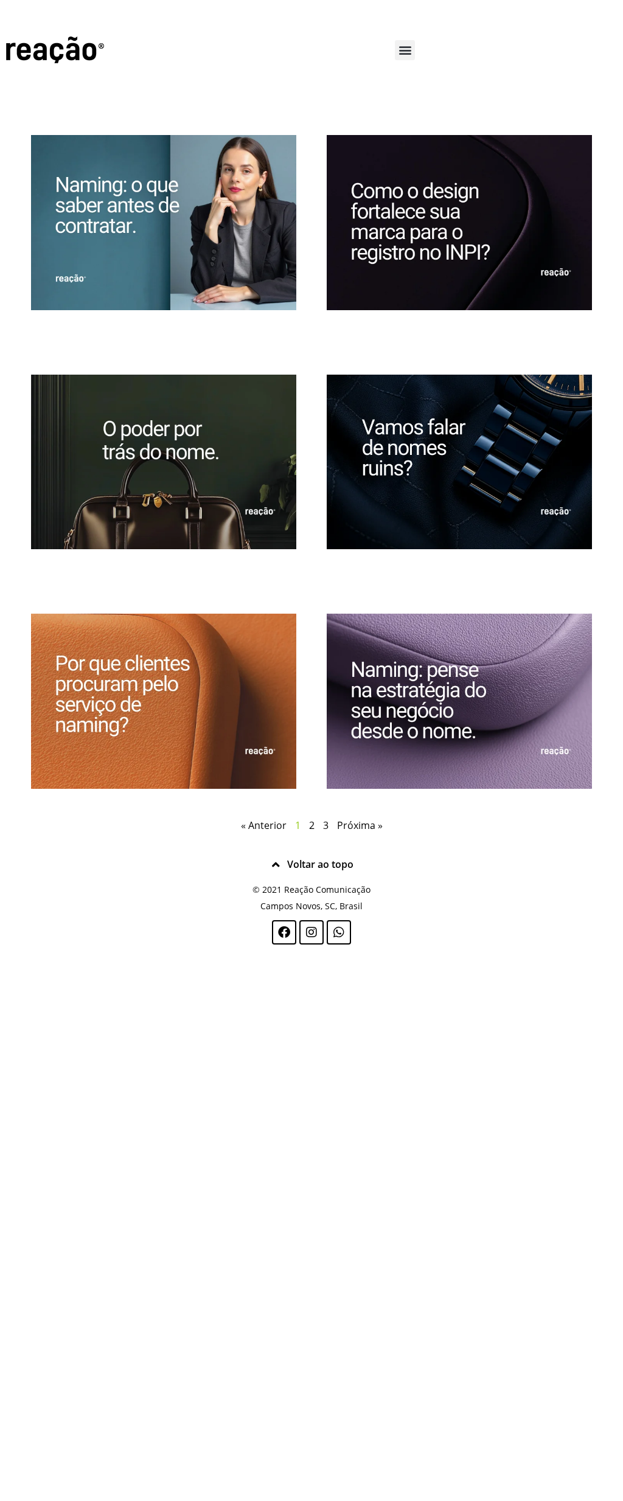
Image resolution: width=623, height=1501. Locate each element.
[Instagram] (311, 932)
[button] (405, 50)
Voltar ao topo (320, 864)
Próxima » (360, 825)
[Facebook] (284, 932)
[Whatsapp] (339, 932)
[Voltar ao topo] (276, 865)
